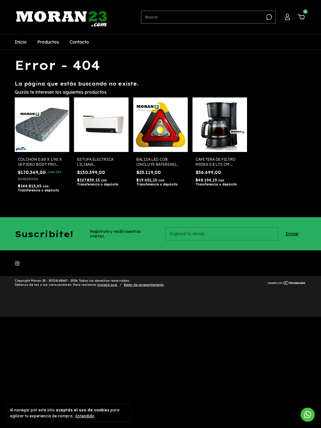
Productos (48, 42)
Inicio (21, 42)
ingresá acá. (107, 285)
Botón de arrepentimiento (144, 285)
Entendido (85, 416)
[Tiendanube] (286, 283)
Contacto (79, 42)
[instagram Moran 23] (17, 263)
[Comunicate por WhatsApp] (308, 415)
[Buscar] (268, 17)
